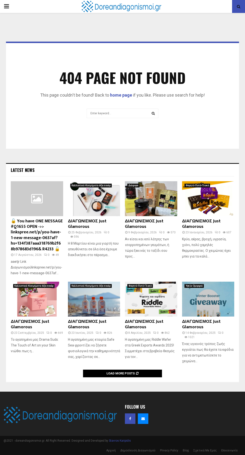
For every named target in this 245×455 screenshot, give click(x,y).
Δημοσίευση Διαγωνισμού (138, 450)
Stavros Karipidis (120, 440)
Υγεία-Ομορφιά (194, 286)
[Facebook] (130, 418)
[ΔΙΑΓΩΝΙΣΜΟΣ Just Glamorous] (94, 198)
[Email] (143, 418)
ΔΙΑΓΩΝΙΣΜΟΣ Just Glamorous (87, 224)
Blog (186, 450)
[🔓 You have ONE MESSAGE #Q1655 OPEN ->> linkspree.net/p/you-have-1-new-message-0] (37, 198)
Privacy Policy (169, 450)
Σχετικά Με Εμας (205, 450)
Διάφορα (133, 185)
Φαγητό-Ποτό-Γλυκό (197, 185)
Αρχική (111, 450)
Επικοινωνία (229, 450)
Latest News (22, 170)
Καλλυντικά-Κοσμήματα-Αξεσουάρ (91, 185)
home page (121, 95)
